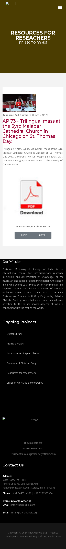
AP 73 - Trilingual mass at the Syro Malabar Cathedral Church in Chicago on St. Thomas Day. (31, 131)
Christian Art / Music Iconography (24, 382)
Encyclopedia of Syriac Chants (22, 353)
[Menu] (60, 7)
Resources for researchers (21, 372)
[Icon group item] (6, 520)
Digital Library (14, 333)
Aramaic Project (15, 343)
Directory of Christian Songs (22, 363)
